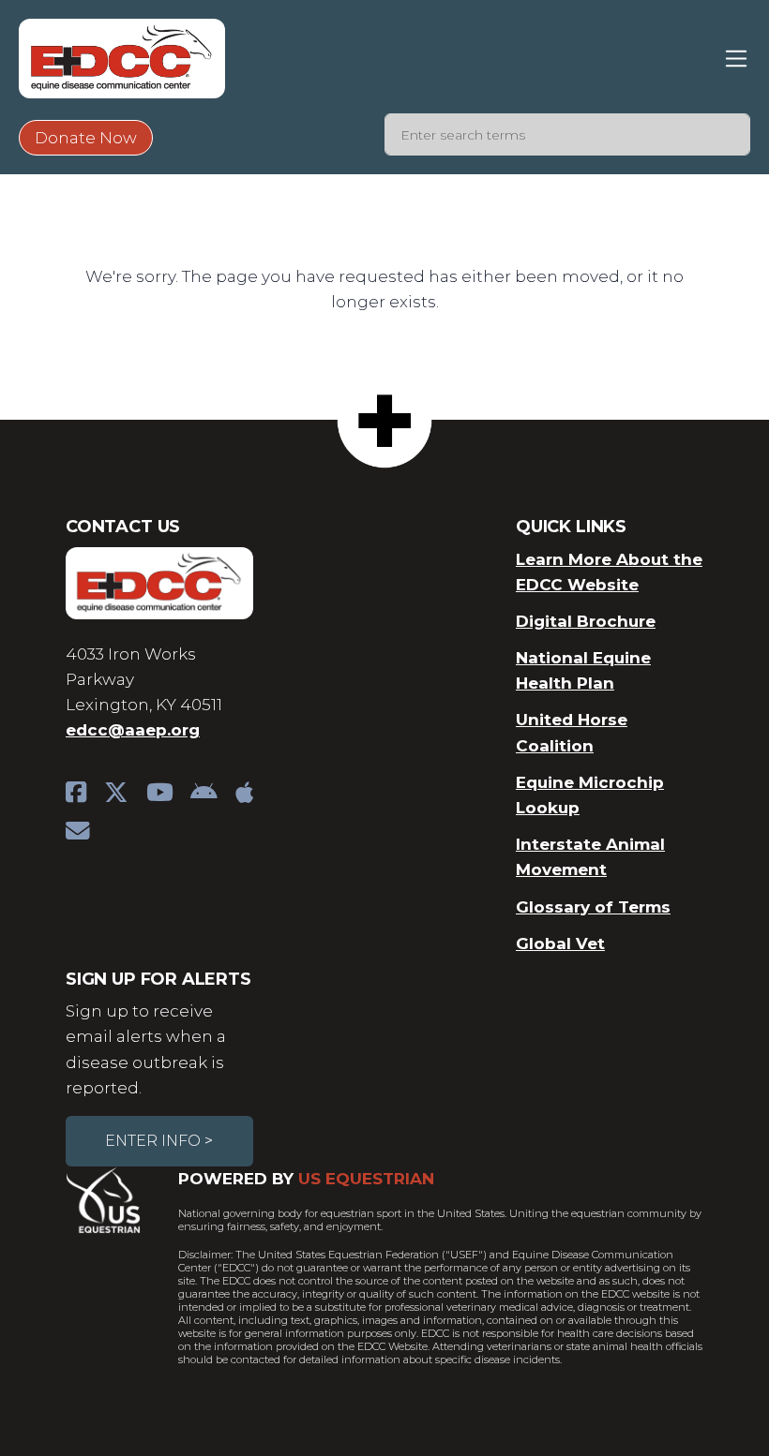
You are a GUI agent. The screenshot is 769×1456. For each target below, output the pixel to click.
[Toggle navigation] (736, 58)
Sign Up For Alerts (158, 979)
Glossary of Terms (593, 907)
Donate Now (86, 137)
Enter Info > (159, 1141)
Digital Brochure (586, 621)
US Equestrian (366, 1178)
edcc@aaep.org (133, 730)
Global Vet (560, 943)
